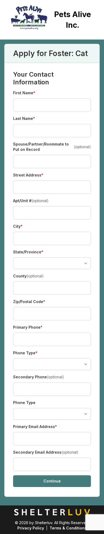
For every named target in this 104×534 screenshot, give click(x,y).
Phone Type (25, 353)
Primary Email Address (35, 426)
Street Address (28, 175)
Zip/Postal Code (29, 301)
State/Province (28, 252)
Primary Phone (27, 327)
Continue (52, 481)
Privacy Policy (30, 528)
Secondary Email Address (45, 452)
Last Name (24, 118)
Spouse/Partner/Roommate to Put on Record (52, 147)
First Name (24, 93)
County (28, 276)
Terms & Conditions (68, 528)
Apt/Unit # (31, 200)
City (22, 226)
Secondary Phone (38, 377)
